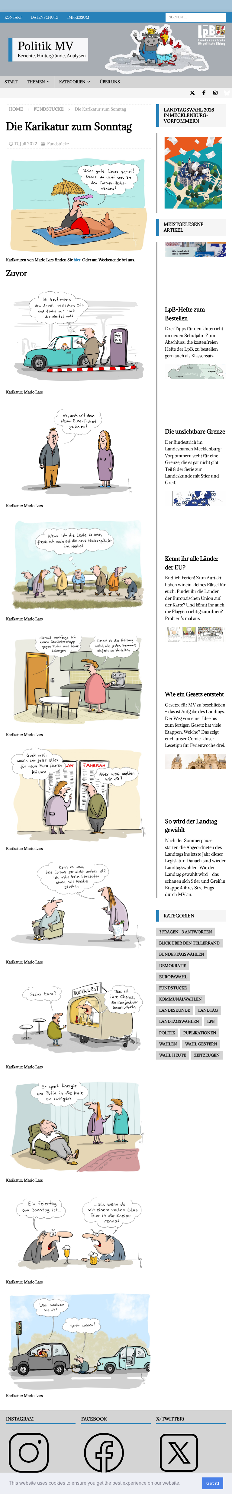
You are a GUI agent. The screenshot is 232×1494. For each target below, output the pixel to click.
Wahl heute (172, 1055)
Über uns (110, 81)
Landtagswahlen (179, 1021)
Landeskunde (174, 1010)
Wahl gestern (201, 1043)
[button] (182, 1484)
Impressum (78, 17)
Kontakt (13, 17)
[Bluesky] (226, 93)
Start (11, 81)
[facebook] (203, 93)
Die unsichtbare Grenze (195, 431)
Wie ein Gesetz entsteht (194, 694)
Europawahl (173, 976)
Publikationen (199, 1032)
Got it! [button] (212, 1483)
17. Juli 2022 (25, 143)
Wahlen (168, 1043)
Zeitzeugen (207, 1055)
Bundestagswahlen (181, 954)
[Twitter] (192, 93)
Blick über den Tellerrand (189, 943)
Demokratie (172, 965)
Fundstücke (58, 143)
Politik (167, 1032)
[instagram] (215, 93)
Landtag (208, 1010)
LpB (210, 1021)
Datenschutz (44, 17)
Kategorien (72, 81)
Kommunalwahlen (180, 999)
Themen (36, 81)
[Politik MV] (116, 72)
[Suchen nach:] (196, 17)
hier (77, 259)
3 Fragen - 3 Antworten (185, 931)
